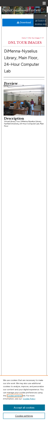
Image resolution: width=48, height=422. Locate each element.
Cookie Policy (29, 399)
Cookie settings (14, 395)
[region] (24, 398)
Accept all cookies (24, 407)
